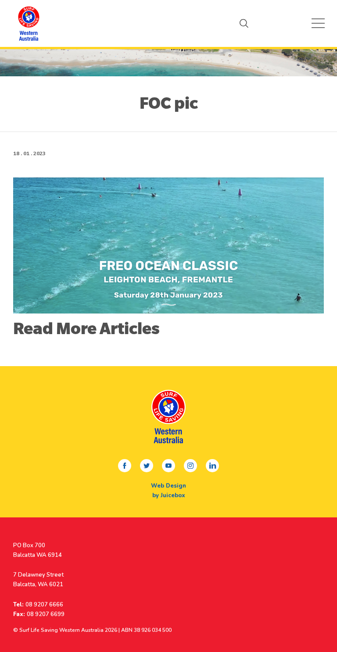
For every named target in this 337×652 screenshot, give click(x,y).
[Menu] (318, 23)
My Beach (28, 23)
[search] (244, 23)
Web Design (168, 486)
